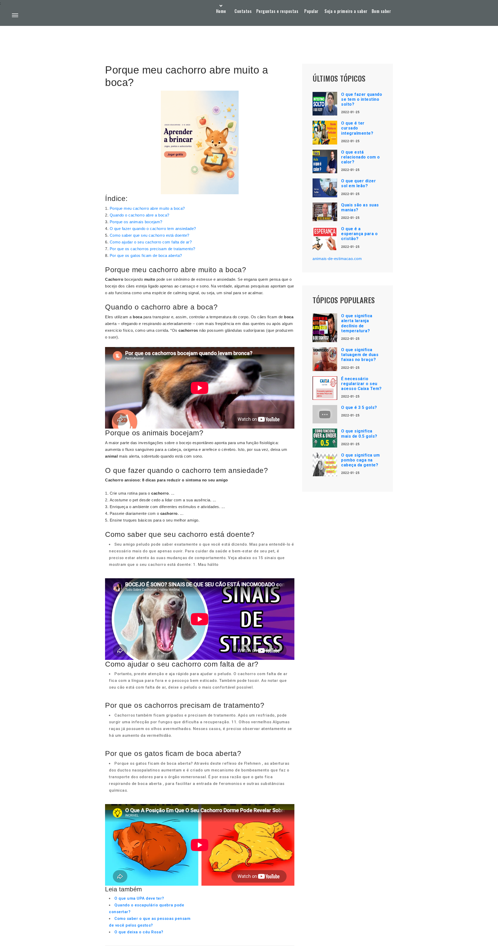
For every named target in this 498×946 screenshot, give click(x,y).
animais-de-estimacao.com (337, 258)
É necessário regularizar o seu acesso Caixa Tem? (361, 383)
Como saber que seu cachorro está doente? (149, 235)
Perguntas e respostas (277, 11)
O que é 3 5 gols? (359, 407)
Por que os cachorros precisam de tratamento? (152, 249)
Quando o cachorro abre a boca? (139, 215)
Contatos (243, 11)
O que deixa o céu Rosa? (138, 932)
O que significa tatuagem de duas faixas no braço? (359, 354)
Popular (311, 11)
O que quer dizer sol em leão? (358, 183)
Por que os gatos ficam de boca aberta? (146, 255)
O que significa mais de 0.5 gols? (359, 433)
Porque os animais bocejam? (136, 222)
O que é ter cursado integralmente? (357, 128)
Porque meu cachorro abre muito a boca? (147, 208)
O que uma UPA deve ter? (139, 898)
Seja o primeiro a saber (346, 11)
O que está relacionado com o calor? (360, 157)
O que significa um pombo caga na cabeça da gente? (360, 460)
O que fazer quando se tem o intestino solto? (361, 99)
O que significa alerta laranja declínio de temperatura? (356, 323)
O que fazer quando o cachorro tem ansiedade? (153, 228)
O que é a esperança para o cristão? (359, 233)
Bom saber (381, 11)
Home (221, 11)
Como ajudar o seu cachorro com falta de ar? (151, 242)
